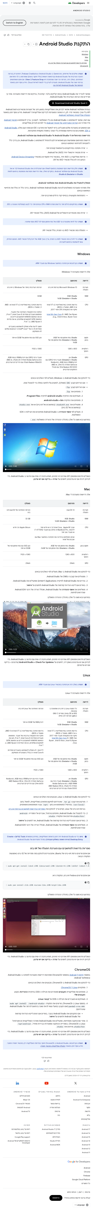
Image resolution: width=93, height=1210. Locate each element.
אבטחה (87, 1104)
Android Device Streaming (23, 157)
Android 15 (86, 1137)
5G (59, 1115)
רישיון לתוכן (40, 1069)
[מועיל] (8, 35)
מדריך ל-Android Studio (51, 1129)
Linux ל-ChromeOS (69, 987)
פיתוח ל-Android (76, 975)
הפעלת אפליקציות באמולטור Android (74, 115)
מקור (88, 1107)
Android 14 (86, 1141)
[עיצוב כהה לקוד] (85, 863)
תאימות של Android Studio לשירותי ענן (68, 85)
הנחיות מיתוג (71, 1192)
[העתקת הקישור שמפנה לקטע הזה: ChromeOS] (72, 969)
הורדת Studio (55, 1141)
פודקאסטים (85, 1119)
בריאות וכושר (55, 1104)
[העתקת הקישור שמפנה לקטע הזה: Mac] (81, 489)
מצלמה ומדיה (55, 1107)
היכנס (5, 3)
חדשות (87, 1111)
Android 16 (86, 1133)
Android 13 (86, 1145)
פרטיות (57, 1111)
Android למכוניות (23, 1107)
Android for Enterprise (81, 1100)
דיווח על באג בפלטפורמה (20, 1129)
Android (87, 1096)
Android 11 (86, 1152)
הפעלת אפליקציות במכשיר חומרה (53, 1046)
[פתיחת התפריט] (88, 3)
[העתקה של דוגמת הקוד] (88, 863)
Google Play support (22, 1137)
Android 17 (86, 1129)
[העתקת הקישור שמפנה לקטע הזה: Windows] (75, 254)
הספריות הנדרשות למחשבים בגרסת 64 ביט (27, 809)
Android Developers (83, 35)
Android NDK (55, 1145)
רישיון (80, 1192)
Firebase (86, 1176)
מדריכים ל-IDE (47, 35)
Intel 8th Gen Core (54, 314)
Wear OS (26, 1100)
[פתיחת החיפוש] (34, 2)
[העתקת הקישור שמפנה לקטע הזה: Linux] (80, 675)
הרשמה (56, 1198)
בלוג (88, 1115)
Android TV (25, 1111)
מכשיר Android (10, 120)
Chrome (87, 1172)
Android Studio (81, 10)
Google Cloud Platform (81, 1179)
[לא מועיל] (5, 35)
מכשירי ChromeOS (23, 1104)
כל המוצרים (86, 1183)
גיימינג (58, 1096)
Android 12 (86, 1149)
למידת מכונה (55, 1100)
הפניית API (56, 1137)
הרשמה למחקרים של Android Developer (19, 1142)
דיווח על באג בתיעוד (22, 1133)
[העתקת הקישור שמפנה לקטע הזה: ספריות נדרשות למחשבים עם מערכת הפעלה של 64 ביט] (27, 848)
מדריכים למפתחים (53, 1133)
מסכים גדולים (25, 1096)
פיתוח (71, 35)
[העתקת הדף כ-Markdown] (29, 44)
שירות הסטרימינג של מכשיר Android (62, 123)
